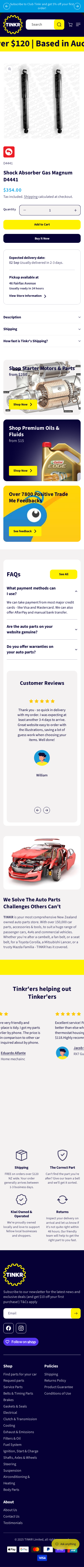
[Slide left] (37, 810)
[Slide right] (46, 810)
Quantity (9, 209)
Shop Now (20, 404)
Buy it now (42, 238)
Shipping (31, 196)
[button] (77, 24)
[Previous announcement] (6, 6)
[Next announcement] (77, 6)
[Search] (59, 24)
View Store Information (25, 296)
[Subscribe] (76, 1313)
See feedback (22, 531)
